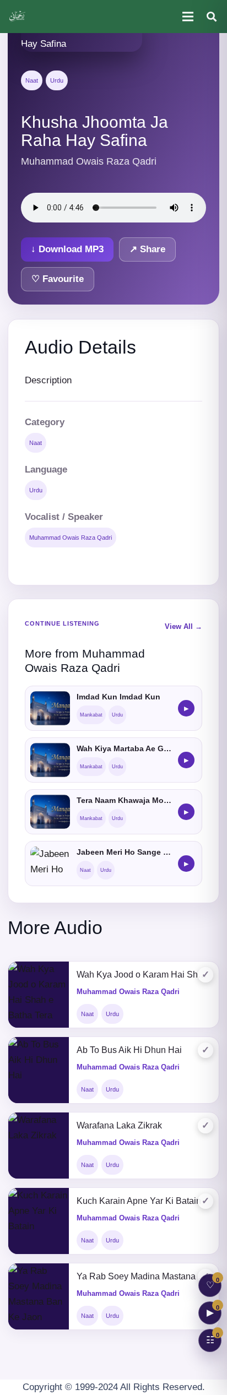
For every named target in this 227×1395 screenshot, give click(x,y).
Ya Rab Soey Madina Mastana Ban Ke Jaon (144, 1276)
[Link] (17, 16)
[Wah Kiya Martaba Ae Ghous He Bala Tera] (50, 760)
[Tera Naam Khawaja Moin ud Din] (50, 812)
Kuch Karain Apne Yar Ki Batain (139, 1201)
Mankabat (91, 715)
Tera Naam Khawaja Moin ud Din (124, 800)
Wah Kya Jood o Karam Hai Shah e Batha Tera (144, 974)
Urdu (56, 80)
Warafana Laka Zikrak (119, 1125)
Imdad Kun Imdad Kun (118, 696)
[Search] (212, 16)
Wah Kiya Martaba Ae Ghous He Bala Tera (124, 748)
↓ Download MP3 (67, 249)
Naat (31, 80)
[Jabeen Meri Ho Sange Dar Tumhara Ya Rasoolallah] (50, 863)
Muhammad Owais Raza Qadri (70, 537)
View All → (183, 626)
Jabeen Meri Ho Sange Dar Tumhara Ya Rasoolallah (124, 852)
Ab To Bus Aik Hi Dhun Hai (129, 1050)
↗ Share (147, 249)
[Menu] (188, 16)
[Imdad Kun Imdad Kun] (50, 708)
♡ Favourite (57, 279)
